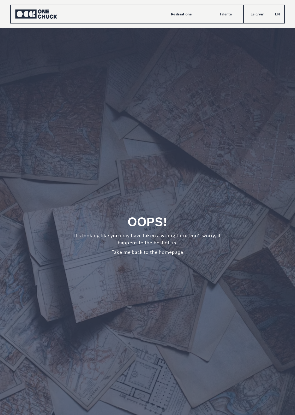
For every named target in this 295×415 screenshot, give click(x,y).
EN (277, 14)
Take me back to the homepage (147, 252)
